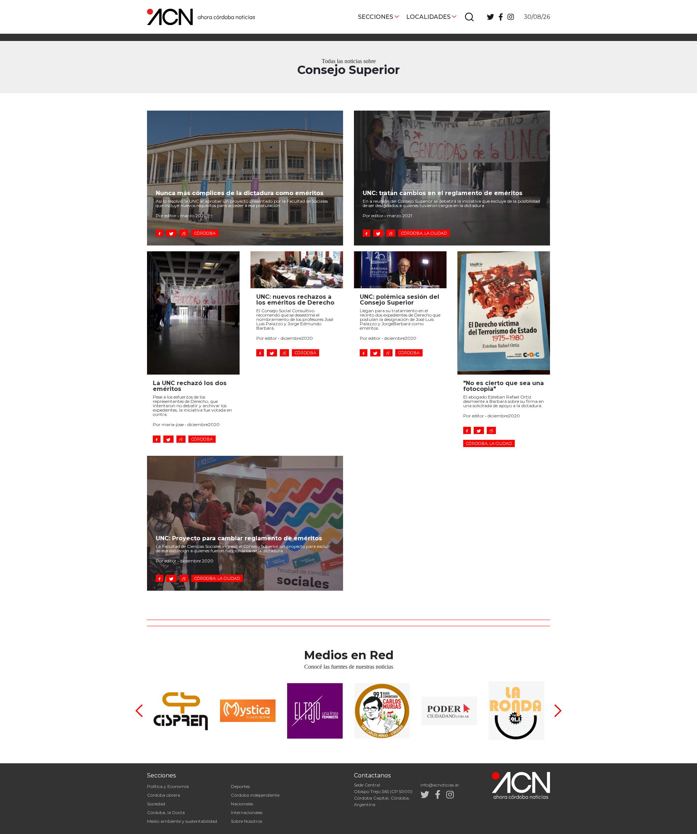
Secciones (375, 16)
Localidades (428, 16)
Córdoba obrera (163, 795)
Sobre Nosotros (246, 821)
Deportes (240, 786)
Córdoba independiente (255, 795)
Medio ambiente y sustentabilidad (182, 821)
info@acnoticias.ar (439, 785)
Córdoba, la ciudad (424, 233)
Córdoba (205, 233)
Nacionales (242, 803)
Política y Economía (168, 786)
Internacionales (246, 812)
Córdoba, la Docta (166, 812)
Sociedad (156, 803)
